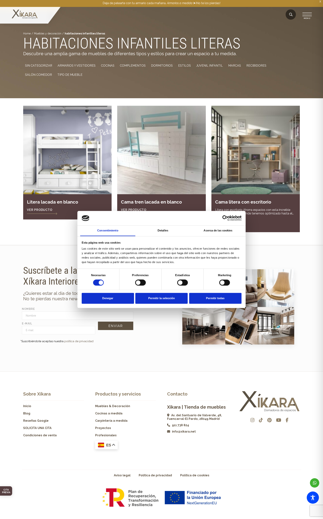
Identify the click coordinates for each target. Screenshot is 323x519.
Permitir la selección (161, 298)
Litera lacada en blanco (52, 202)
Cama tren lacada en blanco (151, 202)
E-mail (27, 323)
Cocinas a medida (108, 413)
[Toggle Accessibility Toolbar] (312, 497)
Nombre (28, 308)
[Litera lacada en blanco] (67, 150)
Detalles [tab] (163, 230)
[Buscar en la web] (291, 14)
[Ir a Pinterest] (269, 420)
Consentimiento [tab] (107, 230)
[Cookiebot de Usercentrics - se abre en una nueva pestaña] (225, 218)
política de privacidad (78, 341)
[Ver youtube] (278, 420)
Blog (26, 413)
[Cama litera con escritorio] (255, 150)
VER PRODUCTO (39, 210)
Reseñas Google (36, 420)
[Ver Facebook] (287, 420)
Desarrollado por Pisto (290, 517)
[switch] (140, 283)
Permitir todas (215, 298)
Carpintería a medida (111, 420)
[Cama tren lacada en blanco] (161, 150)
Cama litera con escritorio (243, 202)
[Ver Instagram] (252, 420)
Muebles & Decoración (112, 406)
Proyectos (103, 428)
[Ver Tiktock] (261, 420)
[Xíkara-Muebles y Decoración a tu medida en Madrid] (24, 14)
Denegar (107, 298)
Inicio (27, 406)
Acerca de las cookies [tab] (218, 230)
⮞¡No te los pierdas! (206, 3)
